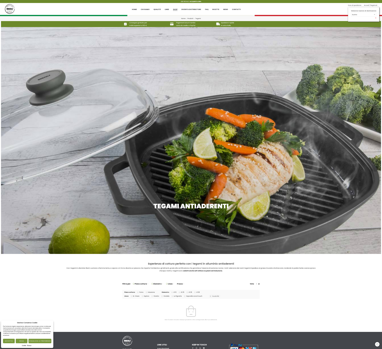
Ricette (215, 9)
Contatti (236, 9)
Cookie (24, 345)
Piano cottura (141, 284)
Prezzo (180, 284)
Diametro (157, 284)
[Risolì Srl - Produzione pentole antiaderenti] (10, 9)
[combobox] (363, 14)
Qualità (157, 9)
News (225, 9)
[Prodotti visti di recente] (377, 344)
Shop (175, 9)
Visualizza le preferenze (40, 341)
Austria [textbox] (354, 15)
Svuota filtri (215, 296)
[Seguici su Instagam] (196, 348)
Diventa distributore (191, 9)
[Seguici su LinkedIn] (200, 348)
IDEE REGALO (191, 1)
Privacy (29, 345)
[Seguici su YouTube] (204, 348)
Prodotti (190, 18)
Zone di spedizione (354, 5)
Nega (21, 341)
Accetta (9, 341)
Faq (206, 9)
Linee (167, 9)
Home (134, 9)
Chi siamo (145, 9)
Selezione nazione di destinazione (363, 11)
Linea (170, 284)
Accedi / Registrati (370, 5)
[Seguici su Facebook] (193, 348)
